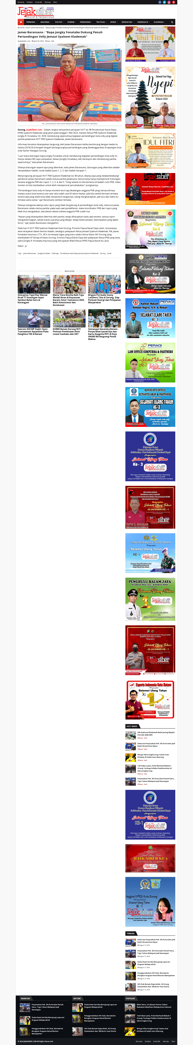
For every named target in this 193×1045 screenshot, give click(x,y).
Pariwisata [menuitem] (142, 22)
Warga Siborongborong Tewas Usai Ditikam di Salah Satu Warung (153, 755)
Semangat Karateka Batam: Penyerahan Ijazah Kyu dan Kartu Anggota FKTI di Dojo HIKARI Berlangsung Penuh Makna (103, 334)
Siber (55, 2)
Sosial (27, 27)
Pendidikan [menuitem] (85, 22)
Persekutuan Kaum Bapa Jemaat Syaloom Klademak (79, 253)
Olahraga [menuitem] (158, 22)
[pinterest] (173, 2)
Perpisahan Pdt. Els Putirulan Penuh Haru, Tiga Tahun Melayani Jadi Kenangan (155, 779)
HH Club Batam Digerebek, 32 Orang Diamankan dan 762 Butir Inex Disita (153, 985)
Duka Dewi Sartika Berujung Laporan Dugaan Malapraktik (153, 963)
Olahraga (55, 253)
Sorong (102, 253)
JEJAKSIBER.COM (30, 1041)
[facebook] (159, 2)
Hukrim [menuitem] (70, 22)
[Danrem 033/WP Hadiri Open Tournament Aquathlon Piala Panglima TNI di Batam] (34, 318)
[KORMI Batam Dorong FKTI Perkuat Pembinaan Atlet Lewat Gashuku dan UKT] (69, 318)
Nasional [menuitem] (45, 22)
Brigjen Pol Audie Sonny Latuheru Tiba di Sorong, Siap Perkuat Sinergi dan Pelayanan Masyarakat (104, 299)
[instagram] (169, 2)
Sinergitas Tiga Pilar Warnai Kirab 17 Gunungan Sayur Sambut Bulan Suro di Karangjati (32, 299)
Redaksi (30, 2)
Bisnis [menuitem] (113, 22)
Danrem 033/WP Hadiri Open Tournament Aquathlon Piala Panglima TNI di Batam (33, 331)
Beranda (21, 2)
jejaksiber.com (25, 41)
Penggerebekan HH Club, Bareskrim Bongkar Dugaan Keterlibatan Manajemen (156, 974)
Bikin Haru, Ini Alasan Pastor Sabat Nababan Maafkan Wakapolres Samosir (154, 1005)
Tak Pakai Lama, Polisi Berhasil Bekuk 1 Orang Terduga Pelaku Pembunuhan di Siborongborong (154, 768)
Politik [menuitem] (58, 22)
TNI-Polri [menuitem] (100, 22)
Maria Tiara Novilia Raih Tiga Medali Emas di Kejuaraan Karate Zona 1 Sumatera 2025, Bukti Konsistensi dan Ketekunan (69, 300)
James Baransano (29, 253)
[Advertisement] (127, 12)
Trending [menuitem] (30, 22)
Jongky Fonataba (44, 253)
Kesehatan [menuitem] (127, 22)
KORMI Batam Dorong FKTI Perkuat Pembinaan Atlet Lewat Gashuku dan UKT (67, 331)
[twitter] (164, 2)
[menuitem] (21, 22)
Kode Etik (38, 2)
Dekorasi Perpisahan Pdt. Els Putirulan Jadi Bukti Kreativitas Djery (156, 744)
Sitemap (48, 2)
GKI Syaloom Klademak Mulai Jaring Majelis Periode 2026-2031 (156, 733)
